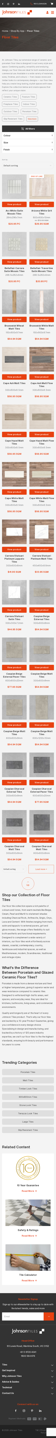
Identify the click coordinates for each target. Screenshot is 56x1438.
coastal (14, 945)
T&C (37, 1430)
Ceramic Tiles (10, 96)
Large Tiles (28, 1121)
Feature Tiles (28, 96)
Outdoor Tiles (10, 111)
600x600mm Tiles (28, 1096)
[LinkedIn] (19, 4)
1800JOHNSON (40, 3)
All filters (30, 128)
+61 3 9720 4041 (28, 1352)
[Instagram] (8, 4)
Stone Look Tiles (28, 1105)
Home (5, 31)
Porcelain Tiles (29, 111)
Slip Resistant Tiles (13, 118)
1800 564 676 (28, 1356)
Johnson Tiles (15, 1430)
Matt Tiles (28, 1080)
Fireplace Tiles (11, 104)
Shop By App (18, 31)
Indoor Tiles (29, 104)
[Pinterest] (13, 4)
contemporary (26, 945)
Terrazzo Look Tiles (28, 1113)
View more (32, 119)
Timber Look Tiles (28, 1088)
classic (5, 945)
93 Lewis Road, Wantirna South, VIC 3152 (28, 1346)
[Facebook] (2, 4)
